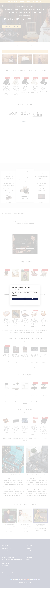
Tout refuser (32, 298)
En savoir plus (15, 295)
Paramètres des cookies (25, 302)
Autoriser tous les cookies (18, 298)
